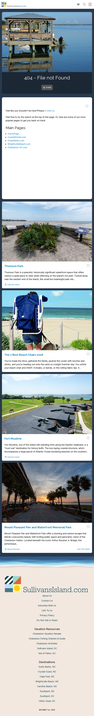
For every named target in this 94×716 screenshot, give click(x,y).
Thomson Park (13, 266)
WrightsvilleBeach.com (19, 144)
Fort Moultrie (13, 438)
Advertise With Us (47, 605)
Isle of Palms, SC (47, 653)
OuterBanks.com (16, 140)
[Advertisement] (47, 182)
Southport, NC (47, 691)
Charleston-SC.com (17, 147)
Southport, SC (47, 696)
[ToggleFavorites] (86, 106)
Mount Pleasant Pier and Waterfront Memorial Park (37, 527)
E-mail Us (49, 110)
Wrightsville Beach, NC (47, 681)
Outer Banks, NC (47, 666)
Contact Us (47, 600)
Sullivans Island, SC (47, 648)
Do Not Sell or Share (47, 620)
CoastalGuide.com (17, 137)
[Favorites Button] (78, 4)
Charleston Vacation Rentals (47, 633)
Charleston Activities (47, 643)
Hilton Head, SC (47, 701)
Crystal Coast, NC (47, 671)
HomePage (13, 133)
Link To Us (47, 610)
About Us (47, 595)
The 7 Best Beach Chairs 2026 (23, 354)
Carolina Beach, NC (47, 686)
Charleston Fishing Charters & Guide (47, 638)
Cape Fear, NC (47, 676)
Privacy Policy (47, 615)
